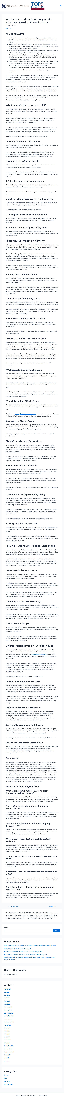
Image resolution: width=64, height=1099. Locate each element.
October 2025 (8, 1019)
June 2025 (7, 1031)
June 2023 (7, 1061)
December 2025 (8, 1013)
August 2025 (7, 1025)
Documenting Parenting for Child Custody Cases (17, 948)
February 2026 (8, 1007)
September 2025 (9, 1022)
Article (6, 1075)
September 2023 (9, 1052)
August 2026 (7, 989)
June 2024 (7, 1043)
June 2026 (7, 995)
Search (6, 928)
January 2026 (7, 1010)
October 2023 (8, 1049)
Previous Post (13, 906)
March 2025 (7, 1040)
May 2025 (6, 1034)
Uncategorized (8, 1084)
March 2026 (7, 1004)
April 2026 (7, 1001)
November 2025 (8, 1016)
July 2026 (6, 992)
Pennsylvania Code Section (39, 654)
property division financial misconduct (25, 414)
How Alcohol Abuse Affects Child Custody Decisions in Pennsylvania (23, 951)
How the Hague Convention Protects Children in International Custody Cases (25, 954)
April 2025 (7, 1037)
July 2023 (6, 1058)
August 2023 (7, 1055)
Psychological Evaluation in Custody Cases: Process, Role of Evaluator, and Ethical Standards (30, 945)
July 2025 (6, 1028)
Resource (7, 1081)
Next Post (52, 906)
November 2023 (8, 1046)
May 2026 (6, 998)
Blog (5, 1078)
